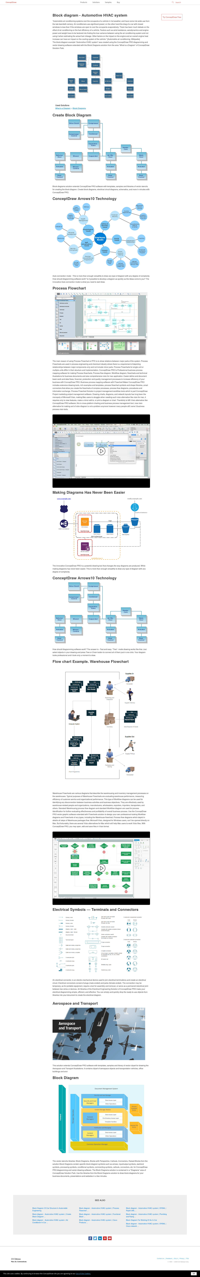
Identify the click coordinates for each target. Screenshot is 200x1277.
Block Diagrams (79, 108)
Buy (118, 2)
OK (194, 1274)
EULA (176, 1258)
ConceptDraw (11, 2)
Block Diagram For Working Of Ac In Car (141, 1220)
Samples (108, 2)
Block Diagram (66, 1077)
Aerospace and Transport (75, 1003)
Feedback (169, 1258)
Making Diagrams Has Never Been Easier (89, 492)
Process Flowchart (69, 288)
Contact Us (160, 1258)
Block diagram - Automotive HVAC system (90, 15)
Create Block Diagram (72, 115)
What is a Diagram (62, 108)
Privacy (182, 1258)
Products (83, 2)
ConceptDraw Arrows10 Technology (85, 198)
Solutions (96, 2)
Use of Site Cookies (83, 1273)
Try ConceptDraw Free (172, 17)
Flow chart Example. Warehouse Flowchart (91, 661)
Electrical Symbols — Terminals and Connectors (95, 909)
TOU (187, 1258)
